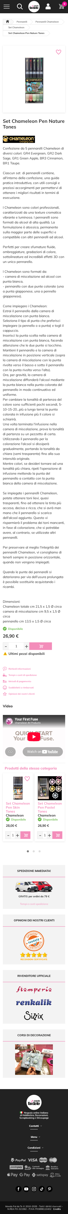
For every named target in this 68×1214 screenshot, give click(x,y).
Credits (57, 1209)
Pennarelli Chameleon (47, 21)
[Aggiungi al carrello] (40, 646)
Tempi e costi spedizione (34, 903)
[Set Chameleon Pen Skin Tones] (18, 788)
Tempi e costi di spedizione (22, 675)
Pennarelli (22, 21)
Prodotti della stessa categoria (31, 768)
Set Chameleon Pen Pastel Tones (50, 807)
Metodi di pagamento (19, 681)
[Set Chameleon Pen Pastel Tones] (50, 788)
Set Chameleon (16, 27)
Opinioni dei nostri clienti (21, 693)
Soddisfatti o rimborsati (21, 687)
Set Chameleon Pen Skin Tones (18, 807)
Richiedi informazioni (19, 668)
